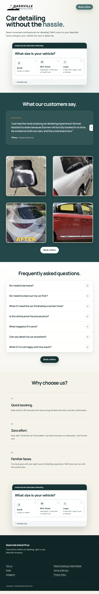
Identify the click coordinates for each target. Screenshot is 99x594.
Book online (84, 7)
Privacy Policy (60, 574)
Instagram (10, 574)
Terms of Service (61, 570)
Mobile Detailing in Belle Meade (67, 566)
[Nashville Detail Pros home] (20, 7)
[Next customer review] (91, 128)
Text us (9, 566)
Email (8, 570)
